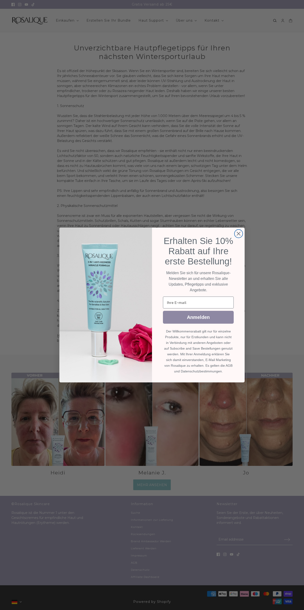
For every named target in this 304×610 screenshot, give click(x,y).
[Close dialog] (238, 233)
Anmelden (198, 317)
